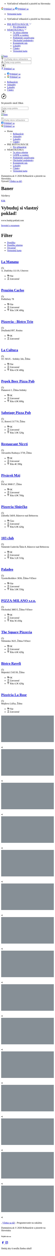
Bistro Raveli (11, 663)
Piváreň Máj (10, 475)
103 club (7, 538)
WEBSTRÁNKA (15, 30)
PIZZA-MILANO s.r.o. (18, 601)
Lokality (17, 45)
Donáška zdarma (15, 245)
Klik (3, 200)
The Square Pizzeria (16, 632)
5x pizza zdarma (20, 32)
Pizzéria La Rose (14, 695)
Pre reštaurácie (19, 27)
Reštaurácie (12, 82)
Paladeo (7, 569)
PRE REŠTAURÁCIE (18, 24)
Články (16, 48)
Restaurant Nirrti (14, 444)
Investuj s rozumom (10, 225)
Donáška (11, 242)
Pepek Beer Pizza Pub (17, 381)
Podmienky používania (23, 38)
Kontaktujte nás (20, 43)
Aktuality (11, 84)
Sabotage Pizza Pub (16, 412)
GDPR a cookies (21, 35)
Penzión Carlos (12, 290)
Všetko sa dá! (15, 181)
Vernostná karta (14, 14)
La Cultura (9, 350)
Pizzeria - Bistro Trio (17, 321)
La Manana (10, 262)
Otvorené (11, 248)
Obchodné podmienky (23, 40)
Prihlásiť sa (9, 9)
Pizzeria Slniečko (14, 507)
